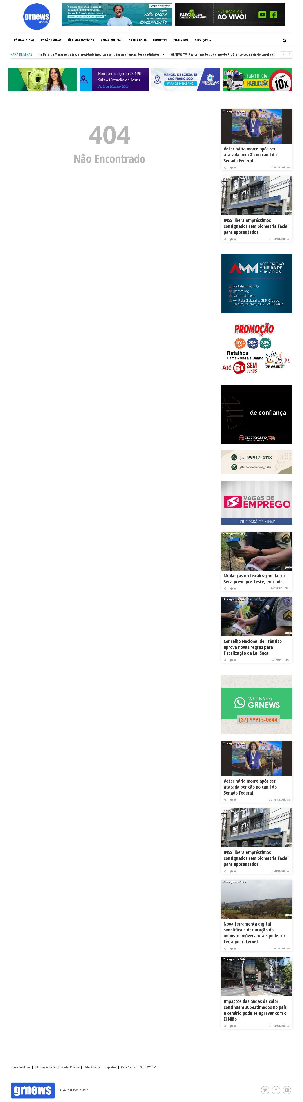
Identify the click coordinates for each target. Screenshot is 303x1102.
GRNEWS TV (148, 1067)
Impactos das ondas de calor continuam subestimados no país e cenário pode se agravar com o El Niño (255, 1010)
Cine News (181, 40)
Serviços (201, 40)
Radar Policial (111, 40)
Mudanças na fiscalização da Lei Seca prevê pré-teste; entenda (254, 578)
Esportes (160, 40)
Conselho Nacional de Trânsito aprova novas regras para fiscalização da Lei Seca (253, 647)
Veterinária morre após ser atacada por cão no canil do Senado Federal (250, 154)
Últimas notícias (81, 40)
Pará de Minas (51, 40)
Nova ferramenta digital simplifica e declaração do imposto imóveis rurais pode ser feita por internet (254, 933)
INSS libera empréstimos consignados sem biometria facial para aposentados (256, 226)
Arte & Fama (138, 40)
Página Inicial (24, 40)
